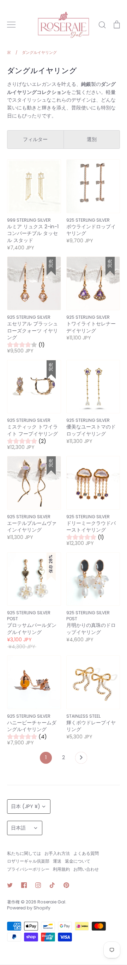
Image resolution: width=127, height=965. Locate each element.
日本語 (18, 827)
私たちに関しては (24, 853)
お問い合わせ (86, 869)
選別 (92, 139)
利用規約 (61, 869)
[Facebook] (24, 885)
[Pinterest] (66, 885)
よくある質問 (86, 853)
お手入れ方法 (57, 853)
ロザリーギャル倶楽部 (28, 861)
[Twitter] (10, 885)
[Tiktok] (52, 885)
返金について (77, 861)
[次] (81, 760)
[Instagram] (38, 885)
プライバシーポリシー (28, 869)
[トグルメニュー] (11, 24)
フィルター (35, 139)
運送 (57, 861)
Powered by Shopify (28, 908)
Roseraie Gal (51, 902)
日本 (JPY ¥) (25, 806)
